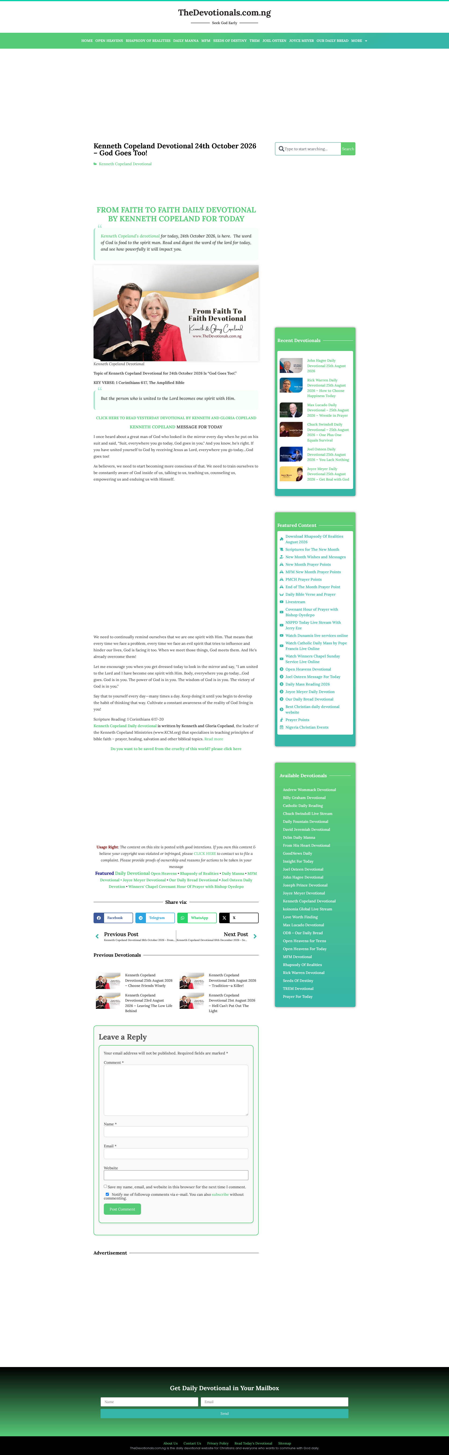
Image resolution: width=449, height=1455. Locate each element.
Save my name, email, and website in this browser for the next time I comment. (177, 1187)
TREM (255, 40)
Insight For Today (298, 861)
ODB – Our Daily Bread (303, 932)
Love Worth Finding (300, 917)
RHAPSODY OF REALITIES (148, 40)
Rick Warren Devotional (304, 972)
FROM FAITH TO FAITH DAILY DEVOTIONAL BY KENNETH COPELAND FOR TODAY (176, 214)
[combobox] (308, 148)
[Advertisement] (154, 86)
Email (110, 1146)
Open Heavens (164, 873)
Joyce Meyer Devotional (145, 880)
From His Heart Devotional (306, 845)
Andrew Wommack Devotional (309, 789)
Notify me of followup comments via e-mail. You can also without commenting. (174, 1196)
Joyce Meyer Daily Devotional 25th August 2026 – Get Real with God (328, 474)
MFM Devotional (297, 956)
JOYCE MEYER (301, 40)
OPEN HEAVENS (109, 40)
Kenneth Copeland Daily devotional (125, 725)
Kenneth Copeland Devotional (125, 163)
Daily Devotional (132, 873)
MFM (205, 40)
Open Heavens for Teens (304, 940)
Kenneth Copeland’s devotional (130, 236)
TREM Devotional (298, 988)
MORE (356, 40)
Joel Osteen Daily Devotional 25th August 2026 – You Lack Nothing (328, 454)
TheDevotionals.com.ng (224, 12)
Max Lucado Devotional (303, 925)
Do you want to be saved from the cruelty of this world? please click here (176, 748)
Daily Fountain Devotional (305, 821)
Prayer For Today (298, 996)
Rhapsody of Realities (200, 873)
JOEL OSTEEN (274, 40)
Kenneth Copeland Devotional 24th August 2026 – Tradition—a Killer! (232, 980)
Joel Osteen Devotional (303, 869)
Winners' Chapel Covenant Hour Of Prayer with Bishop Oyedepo (186, 886)
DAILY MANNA (186, 40)
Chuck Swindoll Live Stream (308, 813)
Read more (213, 739)
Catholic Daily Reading (303, 805)
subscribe (220, 1194)
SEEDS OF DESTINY (230, 40)
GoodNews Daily (297, 853)
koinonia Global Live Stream (307, 909)
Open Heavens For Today (305, 948)
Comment (114, 1062)
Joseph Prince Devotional (305, 885)
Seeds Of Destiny (298, 980)
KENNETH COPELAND (152, 427)
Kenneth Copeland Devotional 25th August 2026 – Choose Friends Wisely (149, 980)
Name (110, 1124)
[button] (113, 918)
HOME (87, 40)
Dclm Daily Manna (299, 837)
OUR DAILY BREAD (332, 40)
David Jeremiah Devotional (306, 829)
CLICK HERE (205, 853)
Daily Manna (233, 873)
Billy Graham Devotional (304, 797)
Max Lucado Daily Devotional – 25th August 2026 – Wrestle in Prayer (328, 410)
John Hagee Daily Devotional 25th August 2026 (326, 365)
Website (111, 1168)
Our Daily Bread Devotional (193, 880)
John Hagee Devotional (303, 877)
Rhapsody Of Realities (302, 964)
